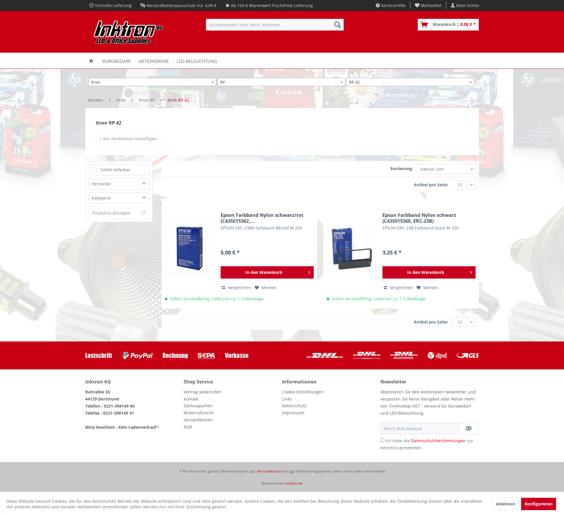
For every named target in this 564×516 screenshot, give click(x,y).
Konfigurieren (539, 504)
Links (287, 399)
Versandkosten (198, 420)
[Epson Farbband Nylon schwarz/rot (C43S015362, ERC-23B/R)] (190, 248)
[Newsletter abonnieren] (469, 428)
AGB (188, 427)
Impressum (293, 413)
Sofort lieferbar (115, 169)
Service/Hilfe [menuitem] (393, 5)
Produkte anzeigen (111, 213)
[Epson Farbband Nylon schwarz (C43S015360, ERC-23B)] (352, 248)
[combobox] (152, 82)
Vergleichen (239, 287)
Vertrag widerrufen (202, 392)
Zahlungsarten (198, 405)
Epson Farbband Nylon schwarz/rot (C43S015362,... (262, 218)
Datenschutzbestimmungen (438, 440)
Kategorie (101, 198)
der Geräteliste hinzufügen (129, 138)
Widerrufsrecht (199, 413)
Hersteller (101, 184)
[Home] (91, 60)
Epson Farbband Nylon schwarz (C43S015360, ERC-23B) (419, 218)
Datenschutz (294, 405)
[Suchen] (337, 25)
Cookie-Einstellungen (302, 392)
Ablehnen (505, 504)
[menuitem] (428, 5)
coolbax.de (293, 483)
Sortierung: (401, 168)
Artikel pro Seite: (431, 184)
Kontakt (191, 399)
